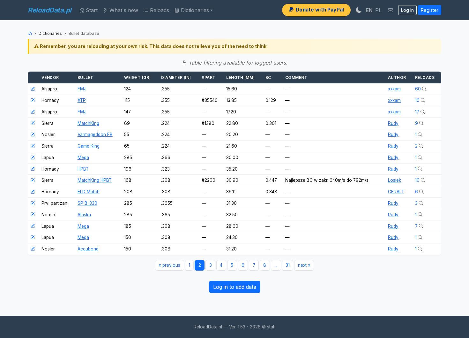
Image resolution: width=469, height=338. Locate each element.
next (304, 265)
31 (288, 265)
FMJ (82, 88)
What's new (123, 10)
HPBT (83, 169)
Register (429, 10)
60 (418, 88)
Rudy (393, 123)
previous (169, 265)
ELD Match (89, 191)
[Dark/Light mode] (359, 9)
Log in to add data (234, 287)
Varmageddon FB (95, 134)
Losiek (394, 180)
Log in (407, 10)
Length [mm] (240, 77)
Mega (83, 157)
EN (369, 10)
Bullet (85, 77)
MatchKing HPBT (95, 180)
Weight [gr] (137, 77)
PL (378, 10)
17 (418, 111)
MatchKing (88, 123)
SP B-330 (87, 203)
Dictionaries (194, 10)
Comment (296, 77)
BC (268, 77)
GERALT (396, 191)
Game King (89, 146)
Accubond (88, 248)
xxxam (394, 88)
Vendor (50, 77)
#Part (209, 77)
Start (91, 10)
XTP (82, 100)
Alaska (84, 214)
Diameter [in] (176, 77)
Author (397, 77)
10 (418, 100)
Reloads (158, 10)
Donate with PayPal (319, 10)
